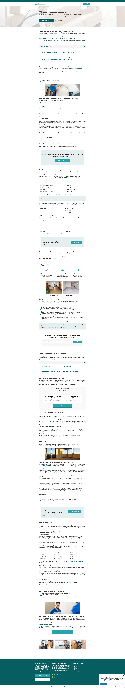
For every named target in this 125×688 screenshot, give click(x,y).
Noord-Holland (76, 672)
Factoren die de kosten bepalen (48, 57)
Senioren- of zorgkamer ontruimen (49, 369)
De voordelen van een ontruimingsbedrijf (73, 62)
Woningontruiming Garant (53, 686)
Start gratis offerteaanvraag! (62, 405)
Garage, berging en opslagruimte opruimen (51, 371)
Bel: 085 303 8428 (47, 20)
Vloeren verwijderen (45, 319)
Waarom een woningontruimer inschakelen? (51, 50)
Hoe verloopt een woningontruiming (49, 52)
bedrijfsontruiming (47, 523)
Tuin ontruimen (67, 366)
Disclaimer (71, 686)
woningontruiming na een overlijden (48, 464)
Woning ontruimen (68, 50)
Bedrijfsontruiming (68, 54)
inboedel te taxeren (67, 442)
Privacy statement (65, 686)
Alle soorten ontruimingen (47, 62)
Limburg (75, 670)
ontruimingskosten (63, 176)
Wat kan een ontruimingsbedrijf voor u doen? (51, 59)
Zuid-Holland (76, 676)
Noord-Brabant (76, 671)
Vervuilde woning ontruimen (48, 373)
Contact (74, 686)
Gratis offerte (86, 3)
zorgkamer (73, 414)
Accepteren (103, 683)
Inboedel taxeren (67, 369)
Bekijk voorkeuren (119, 683)
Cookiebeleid (109, 686)
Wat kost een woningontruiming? (49, 54)
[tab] (62, 46)
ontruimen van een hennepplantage (51, 570)
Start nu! (75, 242)
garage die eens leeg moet (49, 421)
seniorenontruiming (45, 414)
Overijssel (75, 673)
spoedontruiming (66, 582)
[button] (123, 675)
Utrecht (75, 674)
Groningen (75, 669)
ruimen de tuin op (80, 436)
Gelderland (75, 668)
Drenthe (75, 665)
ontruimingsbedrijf (45, 301)
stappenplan (58, 109)
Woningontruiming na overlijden (71, 52)
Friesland (75, 667)
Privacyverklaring (113, 686)
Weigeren (111, 683)
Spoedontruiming (68, 59)
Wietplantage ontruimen (70, 57)
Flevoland (75, 666)
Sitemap (60, 686)
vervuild (75, 427)
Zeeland (75, 675)
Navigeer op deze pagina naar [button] (45, 46)
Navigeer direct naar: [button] (44, 362)
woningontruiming (78, 68)
